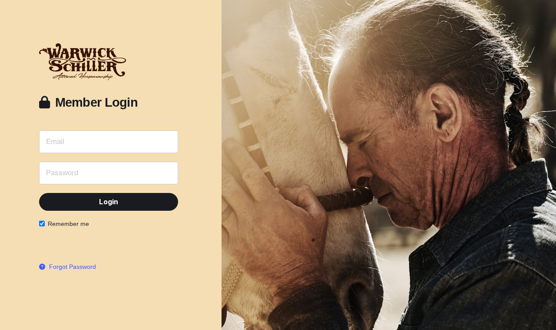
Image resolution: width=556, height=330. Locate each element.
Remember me (68, 223)
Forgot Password (71, 266)
